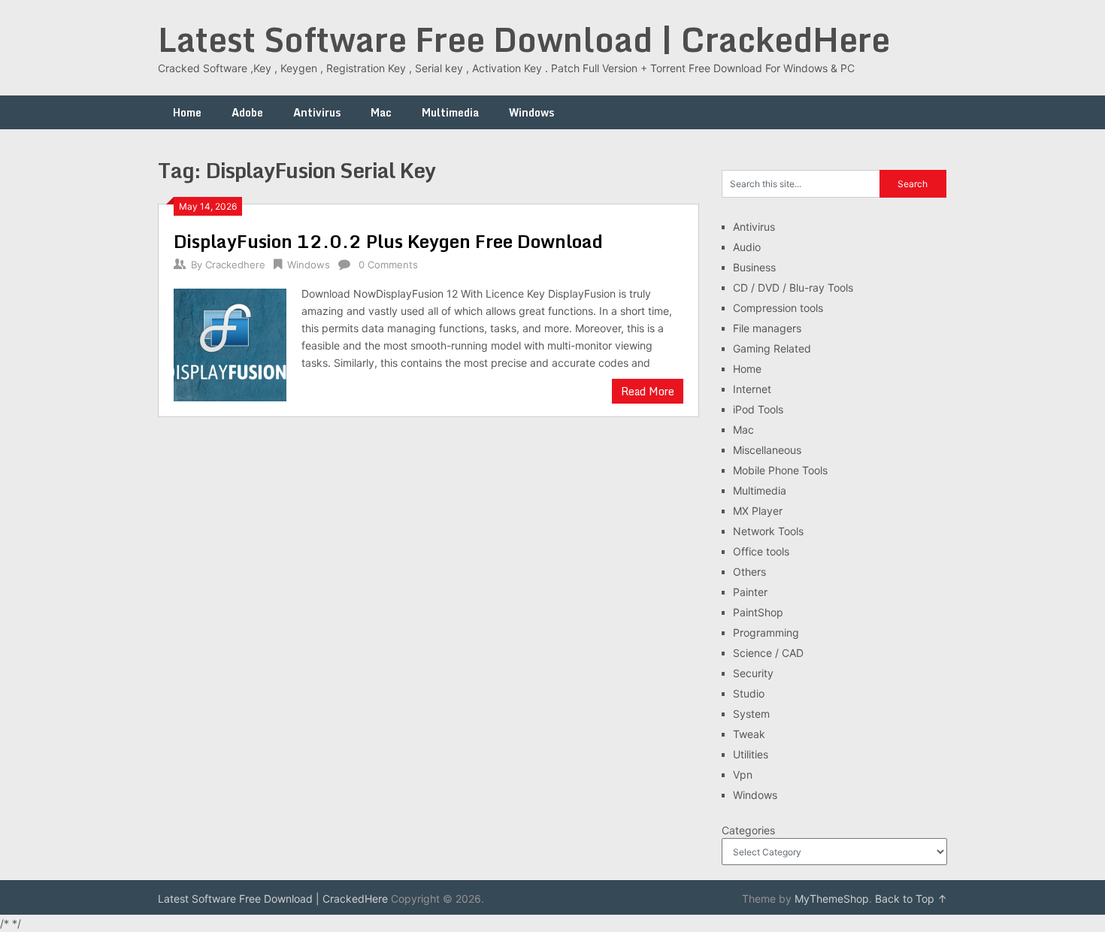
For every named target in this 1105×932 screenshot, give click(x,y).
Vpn (742, 774)
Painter (750, 592)
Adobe (247, 112)
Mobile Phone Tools (780, 470)
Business (754, 267)
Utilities (750, 754)
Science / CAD (768, 652)
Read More (647, 391)
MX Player (758, 510)
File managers (767, 328)
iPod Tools (758, 409)
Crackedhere (235, 265)
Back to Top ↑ (911, 898)
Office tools (761, 551)
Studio (748, 693)
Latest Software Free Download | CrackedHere (524, 39)
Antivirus (317, 112)
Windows (531, 112)
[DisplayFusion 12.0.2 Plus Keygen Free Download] (230, 343)
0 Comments (388, 265)
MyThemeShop (832, 898)
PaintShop (758, 612)
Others (749, 571)
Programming (766, 632)
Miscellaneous (767, 449)
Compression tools (778, 307)
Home (187, 112)
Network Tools (768, 531)
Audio (747, 247)
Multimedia (450, 112)
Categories (748, 830)
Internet (752, 389)
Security (753, 673)
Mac (381, 112)
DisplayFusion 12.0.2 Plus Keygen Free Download (388, 241)
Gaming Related (772, 348)
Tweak (749, 734)
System (751, 713)
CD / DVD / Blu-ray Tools (793, 287)
